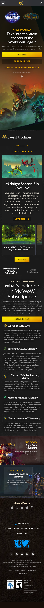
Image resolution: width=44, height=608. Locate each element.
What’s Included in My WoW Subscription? (11, 271)
